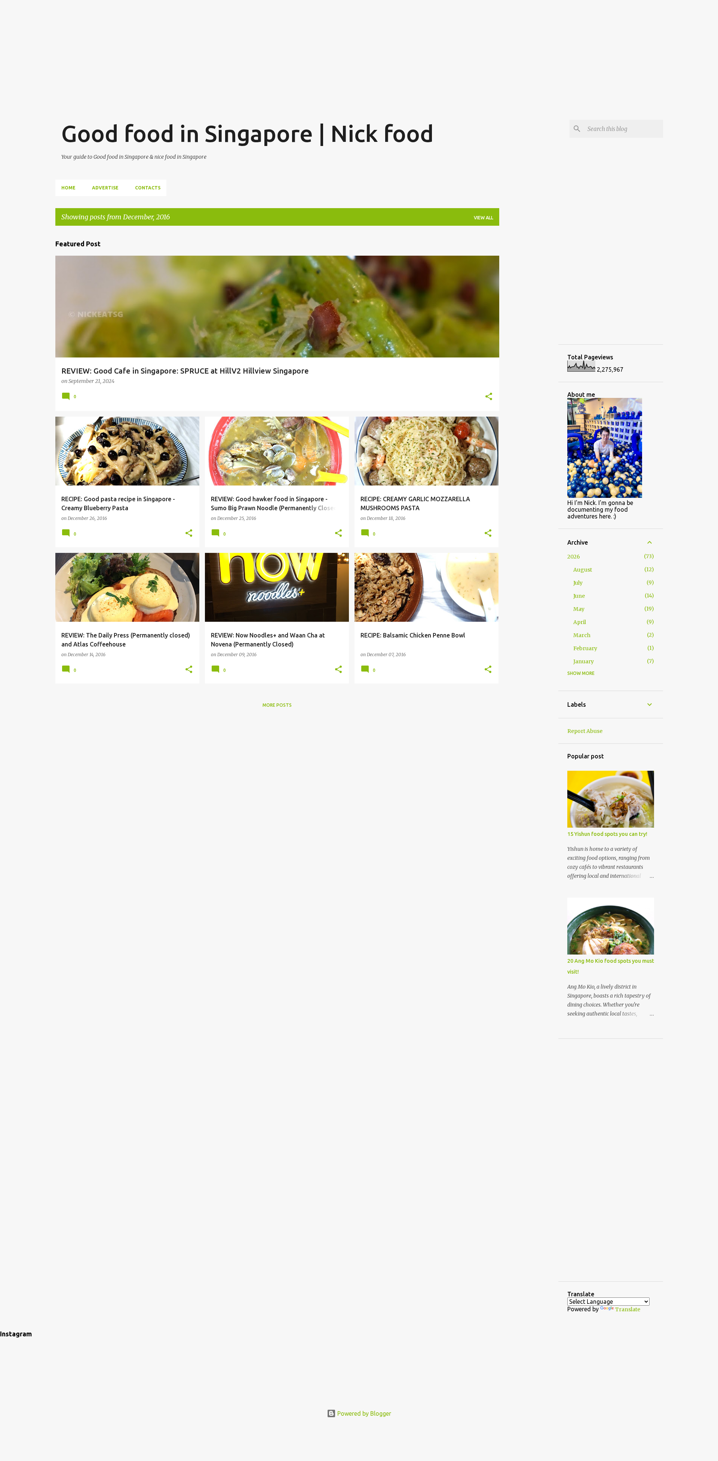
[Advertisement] (359, 52)
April (579, 622)
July (578, 582)
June (579, 596)
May (578, 609)
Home (68, 187)
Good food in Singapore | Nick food (247, 133)
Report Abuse (584, 731)
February (585, 648)
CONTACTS (147, 187)
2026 (573, 556)
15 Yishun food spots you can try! (607, 834)
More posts (277, 705)
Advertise (105, 187)
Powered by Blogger (363, 1413)
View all (483, 217)
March (581, 635)
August (582, 569)
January (583, 661)
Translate (627, 1309)
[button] (488, 397)
